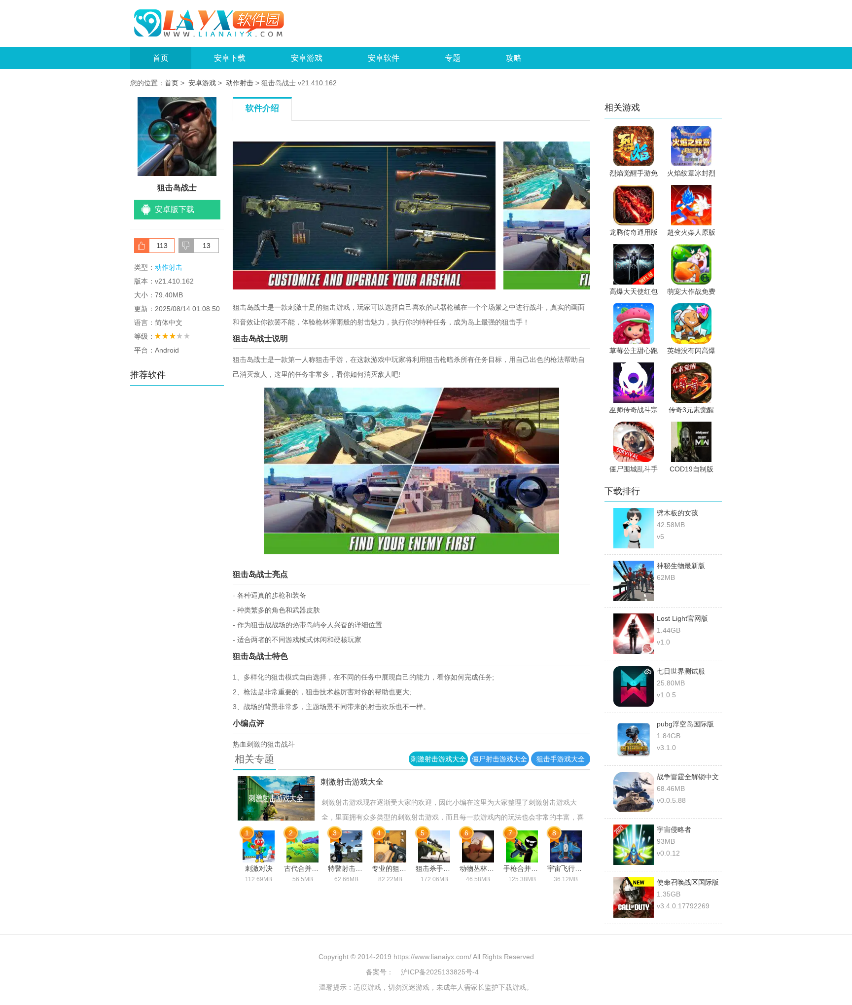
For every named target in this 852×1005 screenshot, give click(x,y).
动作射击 (239, 83)
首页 (161, 58)
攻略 (514, 58)
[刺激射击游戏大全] (269, 782)
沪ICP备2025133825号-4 (440, 972)
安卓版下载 (174, 209)
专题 (453, 58)
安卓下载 (230, 58)
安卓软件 (383, 58)
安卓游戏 (306, 58)
